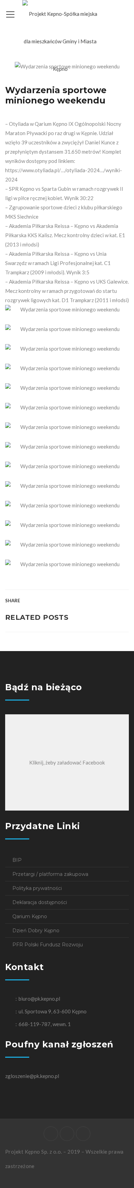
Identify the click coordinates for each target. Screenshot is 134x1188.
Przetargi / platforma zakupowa (50, 874)
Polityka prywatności (37, 888)
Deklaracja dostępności (39, 902)
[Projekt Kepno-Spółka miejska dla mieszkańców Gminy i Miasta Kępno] (60, 40)
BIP (17, 860)
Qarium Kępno (29, 916)
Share (12, 600)
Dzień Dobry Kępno (35, 930)
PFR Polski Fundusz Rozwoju (47, 945)
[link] (17, 124)
